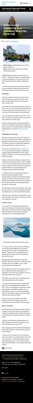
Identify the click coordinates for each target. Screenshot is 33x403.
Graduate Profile (8, 348)
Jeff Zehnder (14, 41)
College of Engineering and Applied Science (10, 10)
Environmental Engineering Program (14, 8)
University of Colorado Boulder (10, 377)
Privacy (4, 381)
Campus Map (21, 381)
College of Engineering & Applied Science (12, 357)
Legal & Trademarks (12, 381)
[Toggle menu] (30, 9)
